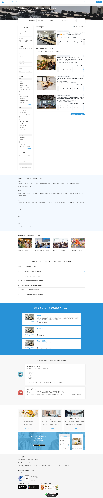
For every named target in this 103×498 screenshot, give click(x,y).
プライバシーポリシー (36, 465)
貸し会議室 (28, 202)
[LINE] (46, 494)
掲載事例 (36, 459)
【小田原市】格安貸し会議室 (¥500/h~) (74, 183)
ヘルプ (22, 1)
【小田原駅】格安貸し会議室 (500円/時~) (42, 183)
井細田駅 (66, 193)
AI (83, 55)
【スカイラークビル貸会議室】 (29, 318)
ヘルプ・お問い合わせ (57, 465)
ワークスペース (35, 202)
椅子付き (40, 226)
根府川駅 (37, 193)
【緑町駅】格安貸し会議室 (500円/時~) (25, 186)
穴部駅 (76, 193)
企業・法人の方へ (21, 472)
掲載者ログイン (31, 459)
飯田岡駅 (81, 193)
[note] (57, 494)
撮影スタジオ (57, 202)
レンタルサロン (50, 202)
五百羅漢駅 (72, 193)
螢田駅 (54, 193)
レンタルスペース (21, 202)
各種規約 (27, 465)
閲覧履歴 (15, 1)
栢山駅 (46, 193)
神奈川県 (15, 4)
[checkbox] (19, 81)
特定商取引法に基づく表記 (47, 465)
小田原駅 (28, 193)
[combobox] (56, 20)
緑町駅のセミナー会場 (27, 4)
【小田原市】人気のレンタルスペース (58, 183)
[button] (51, 267)
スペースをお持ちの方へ (22, 459)
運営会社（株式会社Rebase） (23, 466)
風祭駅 (24, 195)
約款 (31, 465)
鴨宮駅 (23, 193)
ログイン (92, 1)
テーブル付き (35, 226)
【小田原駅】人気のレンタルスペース (25, 183)
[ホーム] (5, 2)
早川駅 (32, 193)
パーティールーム (42, 202)
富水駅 (50, 193)
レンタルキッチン (71, 202)
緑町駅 (62, 193)
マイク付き (20, 226)
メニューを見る (28, 428)
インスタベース (5, 4)
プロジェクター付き (27, 226)
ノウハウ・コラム (21, 465)
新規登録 (99, 1)
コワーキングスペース (80, 202)
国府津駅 (19, 193)
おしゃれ (19, 211)
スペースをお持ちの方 (83, 1)
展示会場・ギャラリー (30, 204)
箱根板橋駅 (20, 195)
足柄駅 (58, 193)
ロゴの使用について (66, 465)
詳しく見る (51, 428)
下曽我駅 (42, 193)
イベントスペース (21, 204)
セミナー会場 (11, 4)
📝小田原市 (20, 4)
